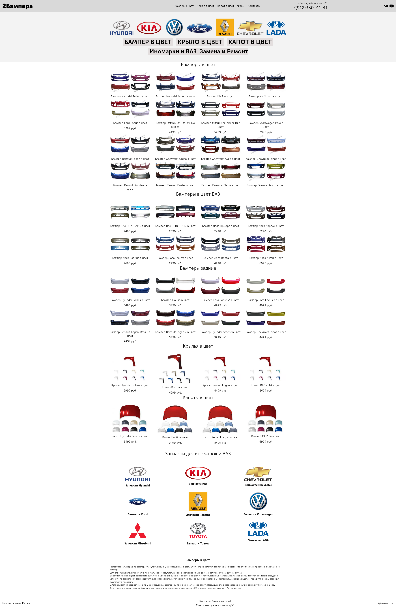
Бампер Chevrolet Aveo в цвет (220, 159)
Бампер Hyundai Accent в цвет (175, 96)
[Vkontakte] (386, 6)
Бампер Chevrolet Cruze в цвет (175, 159)
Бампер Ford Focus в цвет (130, 123)
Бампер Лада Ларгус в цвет (266, 226)
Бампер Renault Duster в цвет (175, 185)
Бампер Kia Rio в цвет (221, 96)
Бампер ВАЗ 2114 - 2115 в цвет (130, 226)
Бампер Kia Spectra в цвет (266, 96)
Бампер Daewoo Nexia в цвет (220, 185)
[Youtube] (391, 6)
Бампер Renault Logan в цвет (130, 159)
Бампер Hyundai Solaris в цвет (130, 96)
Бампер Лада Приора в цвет (220, 226)
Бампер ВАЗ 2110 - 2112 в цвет (175, 226)
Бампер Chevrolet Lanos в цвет (266, 159)
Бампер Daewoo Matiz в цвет (266, 185)
